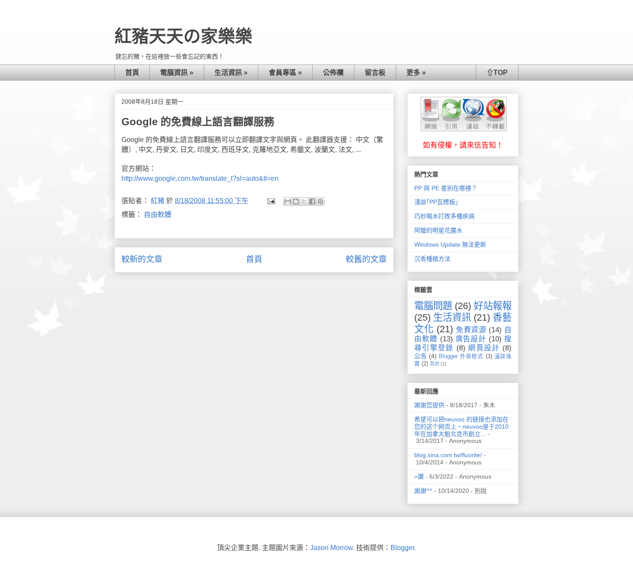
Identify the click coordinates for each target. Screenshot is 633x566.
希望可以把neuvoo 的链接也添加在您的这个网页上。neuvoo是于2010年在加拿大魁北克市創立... (461, 426)
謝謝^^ (423, 490)
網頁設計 (484, 348)
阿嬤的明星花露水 (438, 230)
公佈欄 (333, 72)
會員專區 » (285, 72)
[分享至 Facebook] (312, 201)
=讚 (419, 476)
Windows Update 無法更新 (450, 244)
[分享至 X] (304, 201)
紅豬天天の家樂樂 (183, 36)
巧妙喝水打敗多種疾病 (444, 216)
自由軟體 (157, 214)
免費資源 (471, 330)
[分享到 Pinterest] (320, 201)
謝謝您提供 (429, 405)
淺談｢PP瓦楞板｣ (436, 201)
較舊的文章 (366, 259)
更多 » (416, 72)
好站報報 (493, 305)
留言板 (375, 72)
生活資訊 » (231, 72)
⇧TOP (497, 72)
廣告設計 (471, 339)
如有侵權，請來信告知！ (463, 145)
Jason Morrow (331, 547)
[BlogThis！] (296, 201)
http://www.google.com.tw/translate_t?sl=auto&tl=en (200, 178)
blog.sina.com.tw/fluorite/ (448, 455)
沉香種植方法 (432, 258)
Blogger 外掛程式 (461, 356)
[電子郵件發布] (270, 200)
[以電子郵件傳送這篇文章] (287, 201)
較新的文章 (141, 259)
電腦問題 (433, 305)
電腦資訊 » (176, 72)
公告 (420, 356)
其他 (434, 363)
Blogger (402, 547)
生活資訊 (452, 317)
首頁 (132, 72)
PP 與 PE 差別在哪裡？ (445, 188)
